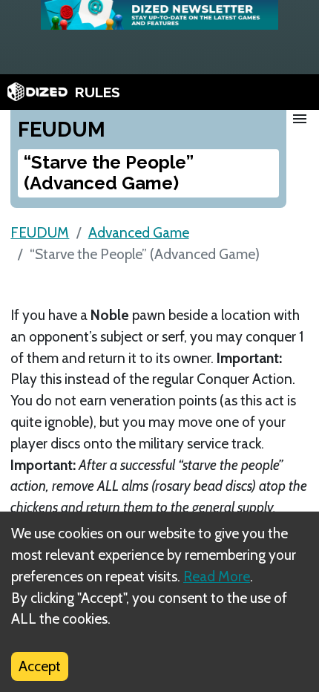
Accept (40, 666)
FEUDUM (39, 232)
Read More (216, 576)
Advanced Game (138, 232)
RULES (97, 92)
